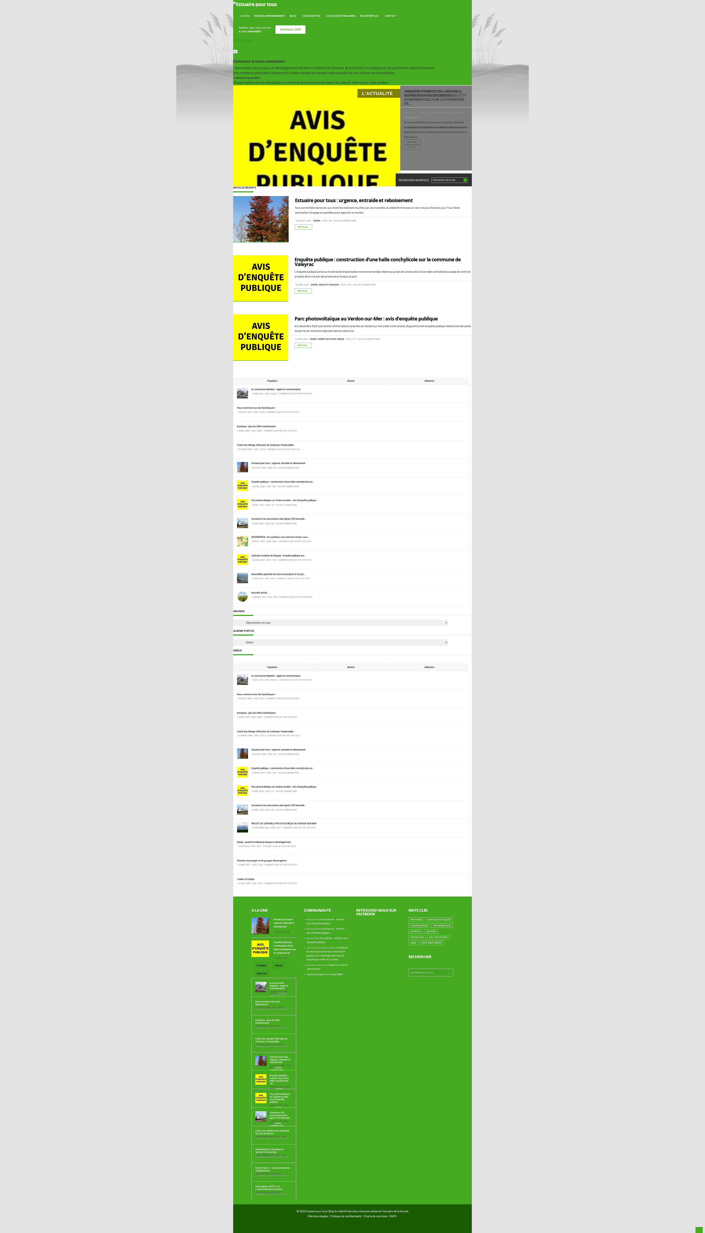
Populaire (272, 380)
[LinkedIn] (249, 40)
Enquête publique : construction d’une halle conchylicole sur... (282, 482)
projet (413, 943)
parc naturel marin (438, 937)
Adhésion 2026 (290, 29)
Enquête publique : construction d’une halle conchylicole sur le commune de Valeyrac (378, 262)
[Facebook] (242, 40)
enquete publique (329, 284)
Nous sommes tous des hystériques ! (256, 408)
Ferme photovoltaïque (440, 112)
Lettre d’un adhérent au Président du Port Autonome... (272, 1132)
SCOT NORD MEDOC (432, 943)
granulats (431, 931)
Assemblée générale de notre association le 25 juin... (278, 574)
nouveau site (417, 937)
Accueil (245, 15)
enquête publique (419, 925)
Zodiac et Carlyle (245, 879)
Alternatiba (416, 919)
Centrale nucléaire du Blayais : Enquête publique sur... (278, 555)
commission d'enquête (439, 919)
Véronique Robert (315, 974)
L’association (311, 15)
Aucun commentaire (345, 220)
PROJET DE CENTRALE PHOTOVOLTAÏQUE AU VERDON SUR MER (284, 823)
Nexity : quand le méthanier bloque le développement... (264, 842)
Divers (422, 112)
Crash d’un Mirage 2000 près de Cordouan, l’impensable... (266, 445)
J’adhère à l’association (246, 77)
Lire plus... (412, 147)
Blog (293, 15)
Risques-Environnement (269, 15)
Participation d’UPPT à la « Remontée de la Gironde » (269, 1187)
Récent (351, 380)
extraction (416, 931)
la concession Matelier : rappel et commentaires (276, 389)
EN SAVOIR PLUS (369, 15)
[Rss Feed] (236, 40)
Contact (390, 15)
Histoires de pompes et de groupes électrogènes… (262, 860)
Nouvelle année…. (260, 593)
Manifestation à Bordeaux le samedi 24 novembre (269, 1150)
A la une (260, 910)
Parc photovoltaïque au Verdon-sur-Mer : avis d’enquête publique (435, 95)
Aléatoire (429, 380)
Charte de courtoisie (375, 1216)
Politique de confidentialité (346, 1216)
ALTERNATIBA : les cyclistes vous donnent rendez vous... (280, 537)
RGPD (393, 1216)
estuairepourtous (442, 925)
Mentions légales (318, 1216)
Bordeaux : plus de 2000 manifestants (256, 426)
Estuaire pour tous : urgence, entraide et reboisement (354, 200)
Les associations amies (340, 15)
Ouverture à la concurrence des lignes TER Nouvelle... (278, 519)
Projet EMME (336, 974)
